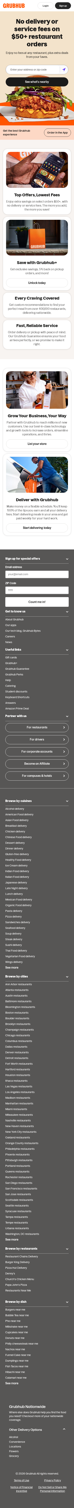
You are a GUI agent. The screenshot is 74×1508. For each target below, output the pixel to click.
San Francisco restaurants (21, 1188)
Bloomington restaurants (20, 1007)
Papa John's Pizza (16, 1285)
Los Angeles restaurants (20, 1092)
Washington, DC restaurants (22, 1234)
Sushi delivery (13, 945)
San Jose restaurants (18, 1194)
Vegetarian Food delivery (20, 956)
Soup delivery (13, 933)
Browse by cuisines (18, 801)
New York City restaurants (20, 1132)
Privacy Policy (52, 1480)
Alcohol (13, 1437)
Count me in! (37, 602)
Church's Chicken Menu (19, 1279)
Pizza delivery (13, 916)
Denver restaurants (17, 1052)
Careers (10, 636)
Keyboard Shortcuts (17, 697)
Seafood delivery (15, 928)
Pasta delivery (13, 911)
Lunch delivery (14, 894)
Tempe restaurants (16, 1222)
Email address (13, 567)
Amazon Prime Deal (17, 708)
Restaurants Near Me (18, 1290)
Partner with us (16, 716)
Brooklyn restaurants (17, 1024)
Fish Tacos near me (16, 1366)
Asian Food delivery (16, 820)
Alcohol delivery (14, 808)
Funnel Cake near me (18, 1355)
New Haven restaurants (19, 1126)
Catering (10, 686)
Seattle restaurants (17, 1205)
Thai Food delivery (16, 950)
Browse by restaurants (21, 1248)
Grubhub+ (11, 663)
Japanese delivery (16, 882)
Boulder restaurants (17, 1018)
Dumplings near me (16, 1360)
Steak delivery (13, 939)
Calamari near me (16, 1377)
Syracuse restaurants (18, 1211)
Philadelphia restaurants (20, 1149)
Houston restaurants (17, 1075)
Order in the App (57, 132)
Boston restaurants (16, 1012)
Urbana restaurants (17, 1228)
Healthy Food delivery (18, 860)
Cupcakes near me (16, 1332)
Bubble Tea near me (17, 1315)
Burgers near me (15, 1309)
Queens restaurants (17, 1171)
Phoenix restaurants (17, 1154)
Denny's (10, 1273)
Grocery (14, 1456)
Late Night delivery (16, 888)
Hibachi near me (15, 1372)
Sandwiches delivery (17, 922)
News (8, 642)
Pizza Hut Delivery (16, 1267)
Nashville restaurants (18, 1120)
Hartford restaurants (17, 1069)
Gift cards (11, 657)
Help (8, 680)
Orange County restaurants (21, 1143)
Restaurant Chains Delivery (21, 1256)
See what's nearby (37, 82)
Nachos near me (15, 1349)
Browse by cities (16, 976)
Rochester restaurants (18, 1177)
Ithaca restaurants (16, 1080)
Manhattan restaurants (19, 1103)
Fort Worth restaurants (19, 1063)
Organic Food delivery (18, 905)
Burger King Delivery (17, 1262)
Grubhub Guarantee (17, 668)
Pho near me (12, 1321)
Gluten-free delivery (17, 854)
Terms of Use (21, 1480)
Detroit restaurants (16, 1058)
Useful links (13, 649)
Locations (15, 1446)
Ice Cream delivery (16, 865)
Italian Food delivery (17, 877)
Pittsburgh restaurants (18, 1160)
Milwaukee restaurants (19, 1114)
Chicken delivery (15, 831)
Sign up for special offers (22, 558)
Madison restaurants (17, 1097)
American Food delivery (19, 814)
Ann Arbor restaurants (18, 984)
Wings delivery (14, 962)
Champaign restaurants (19, 1029)
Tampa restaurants (16, 1217)
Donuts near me (14, 1338)
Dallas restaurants (16, 1046)
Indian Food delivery (17, 871)
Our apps (10, 625)
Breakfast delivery (16, 825)
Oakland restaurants (17, 1137)
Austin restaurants (16, 995)
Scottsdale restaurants (19, 1200)
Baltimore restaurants (18, 1001)
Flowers (14, 1451)
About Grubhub (14, 619)
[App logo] (14, 5)
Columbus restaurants (18, 1041)
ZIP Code (10, 583)
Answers (10, 703)
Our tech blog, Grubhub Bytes (23, 630)
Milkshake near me (16, 1326)
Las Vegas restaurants (18, 1086)
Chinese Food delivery (18, 837)
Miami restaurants (16, 1109)
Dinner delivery (14, 848)
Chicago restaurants (17, 1035)
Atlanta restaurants (16, 990)
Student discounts (16, 691)
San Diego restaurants (18, 1183)
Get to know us (15, 611)
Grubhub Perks (14, 674)
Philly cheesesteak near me (21, 1343)
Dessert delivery (15, 843)
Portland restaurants (17, 1166)
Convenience (17, 1442)
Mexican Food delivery (18, 899)
